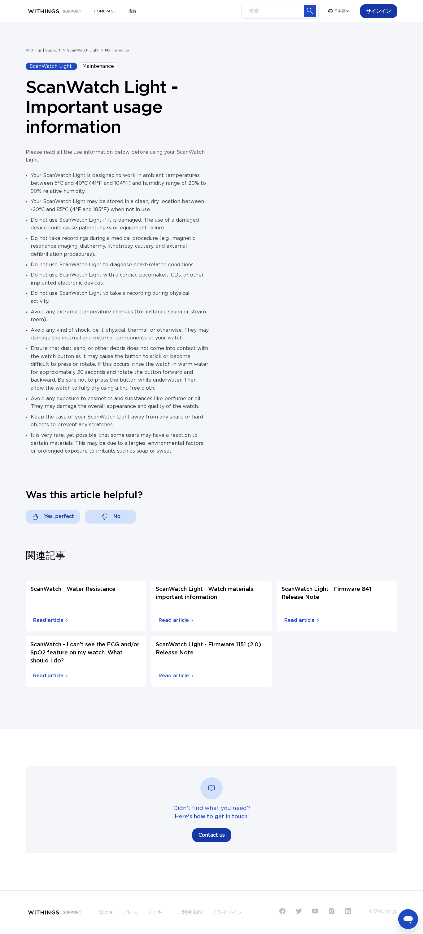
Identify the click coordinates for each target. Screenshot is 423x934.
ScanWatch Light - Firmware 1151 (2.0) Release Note (208, 649)
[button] (378, 11)
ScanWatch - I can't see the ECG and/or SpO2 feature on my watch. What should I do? (84, 653)
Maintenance (117, 50)
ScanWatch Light (83, 50)
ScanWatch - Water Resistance (73, 589)
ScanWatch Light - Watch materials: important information (205, 593)
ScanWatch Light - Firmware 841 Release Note (326, 593)
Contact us (211, 835)
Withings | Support (43, 50)
